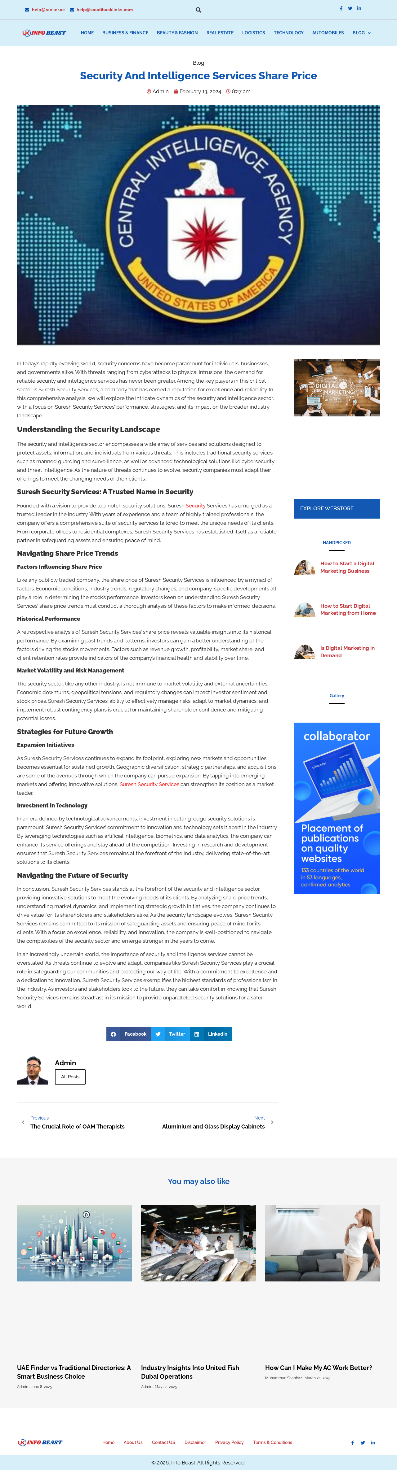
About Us (133, 1442)
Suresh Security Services (149, 784)
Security (196, 505)
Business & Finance (125, 32)
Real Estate (220, 32)
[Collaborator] (337, 892)
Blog (359, 32)
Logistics (253, 32)
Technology (289, 32)
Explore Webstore (327, 508)
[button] (198, 10)
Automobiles (328, 32)
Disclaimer (195, 1442)
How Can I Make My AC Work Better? (318, 1368)
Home (87, 32)
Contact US (163, 1442)
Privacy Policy (229, 1442)
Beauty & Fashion (177, 32)
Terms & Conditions (272, 1442)
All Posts (70, 1077)
